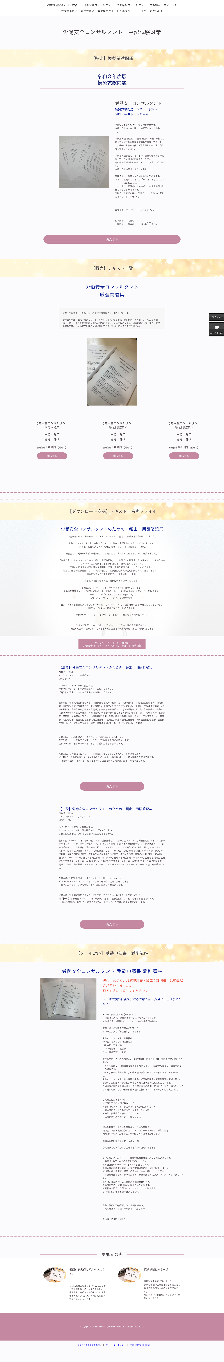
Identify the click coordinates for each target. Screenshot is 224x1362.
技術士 (76, 5)
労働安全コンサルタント (99, 5)
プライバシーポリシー (115, 1345)
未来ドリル (170, 5)
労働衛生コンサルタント (132, 5)
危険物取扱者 (69, 11)
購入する (112, 239)
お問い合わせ (158, 11)
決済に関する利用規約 (140, 1345)
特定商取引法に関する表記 (89, 1345)
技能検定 (155, 5)
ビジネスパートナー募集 (132, 11)
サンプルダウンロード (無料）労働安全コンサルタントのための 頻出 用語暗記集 (112, 644)
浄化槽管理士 (105, 11)
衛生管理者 (87, 11)
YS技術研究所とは (58, 5)
